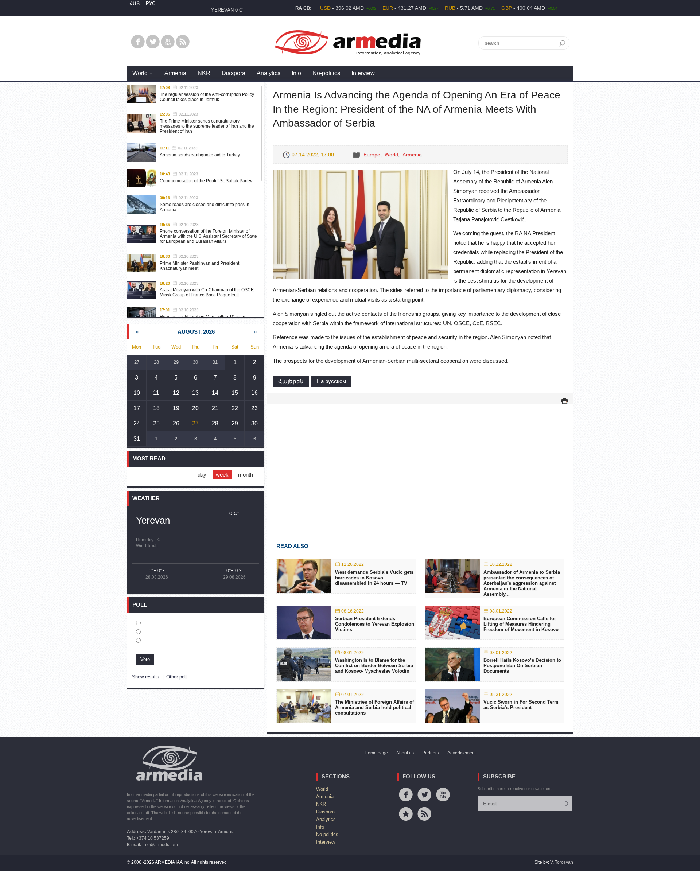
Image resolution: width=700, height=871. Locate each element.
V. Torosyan (561, 862)
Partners (430, 752)
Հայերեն (291, 381)
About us (405, 752)
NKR (204, 73)
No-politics (326, 73)
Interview (363, 73)
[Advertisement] (420, 463)
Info (296, 73)
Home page (376, 752)
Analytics (268, 73)
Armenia (175, 73)
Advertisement (461, 752)
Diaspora (233, 73)
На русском (331, 381)
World (140, 73)
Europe (371, 155)
